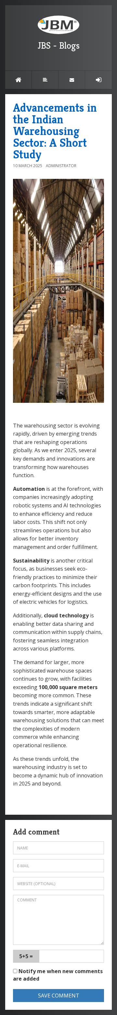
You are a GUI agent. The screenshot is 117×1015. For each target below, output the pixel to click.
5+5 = (26, 956)
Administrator (61, 165)
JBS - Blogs (59, 45)
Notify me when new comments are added (58, 975)
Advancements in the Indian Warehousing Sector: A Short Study (55, 131)
